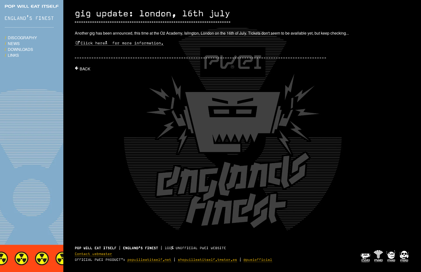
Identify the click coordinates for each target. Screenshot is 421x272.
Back (85, 69)
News (14, 43)
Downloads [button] (20, 49)
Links (13, 55)
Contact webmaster (93, 254)
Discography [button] (22, 37)
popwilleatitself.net (149, 260)
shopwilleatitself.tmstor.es (207, 260)
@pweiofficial (258, 260)
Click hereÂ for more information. (122, 43)
